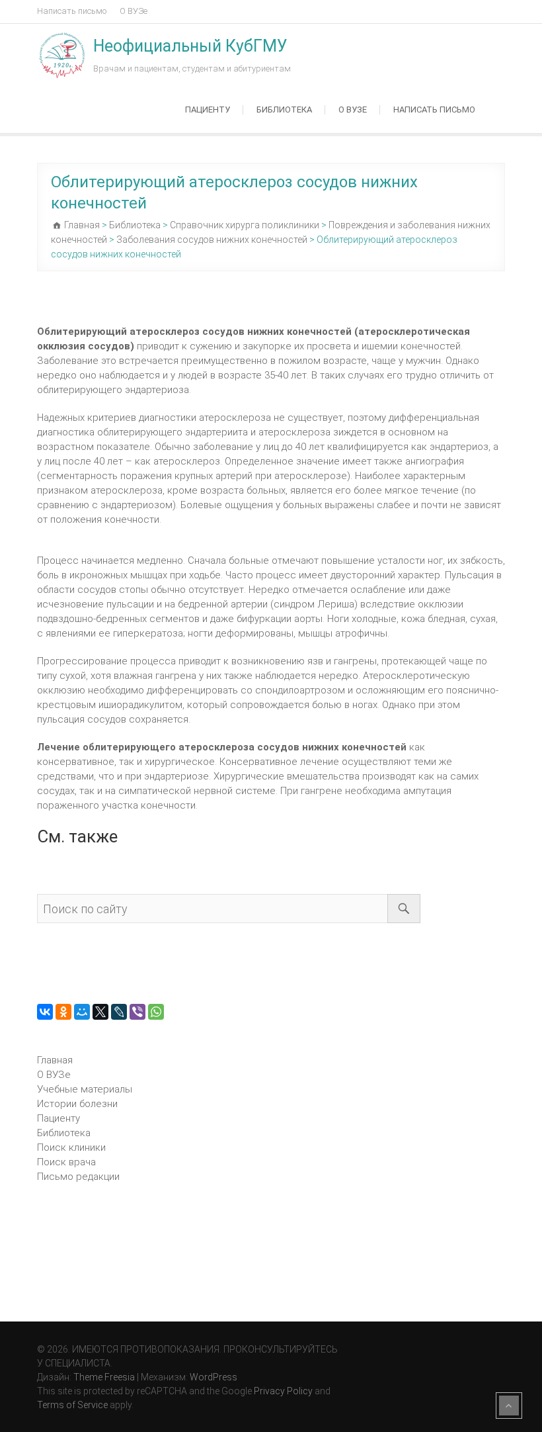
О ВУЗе (133, 11)
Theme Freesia (104, 1377)
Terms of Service (72, 1405)
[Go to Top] (509, 1405)
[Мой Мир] (82, 1012)
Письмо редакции (78, 1177)
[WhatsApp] (156, 1012)
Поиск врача (66, 1162)
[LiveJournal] (119, 1012)
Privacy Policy (283, 1391)
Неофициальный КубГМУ (190, 46)
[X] (100, 1012)
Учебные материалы (84, 1089)
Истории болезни (77, 1104)
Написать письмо (71, 11)
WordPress (213, 1377)
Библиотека (284, 109)
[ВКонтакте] (45, 1012)
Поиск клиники (71, 1147)
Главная (55, 1060)
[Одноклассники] (63, 1012)
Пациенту (207, 109)
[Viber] (137, 1012)
